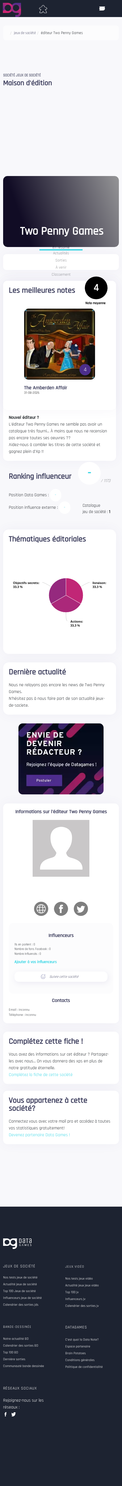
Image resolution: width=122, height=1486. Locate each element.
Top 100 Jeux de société (19, 1291)
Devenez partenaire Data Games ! (39, 1135)
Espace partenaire (77, 1346)
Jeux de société (19, 1266)
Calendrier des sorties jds (20, 1305)
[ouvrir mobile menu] (102, 9)
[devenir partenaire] (61, 759)
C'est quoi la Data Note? (82, 1339)
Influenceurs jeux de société (22, 1298)
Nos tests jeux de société (20, 1277)
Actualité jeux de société (20, 1284)
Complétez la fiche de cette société (41, 1075)
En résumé (61, 247)
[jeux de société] (43, 8)
